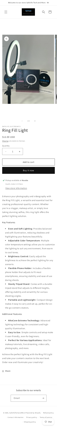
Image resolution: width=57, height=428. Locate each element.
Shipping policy (30, 422)
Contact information (15, 417)
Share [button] (8, 371)
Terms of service (46, 417)
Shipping (5, 141)
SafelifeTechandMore (17, 413)
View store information (16, 188)
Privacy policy (31, 417)
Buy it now (28, 170)
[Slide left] (22, 121)
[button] (6, 12)
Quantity (6, 146)
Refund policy (48, 413)
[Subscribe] (43, 398)
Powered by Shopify (33, 413)
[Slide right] (35, 121)
